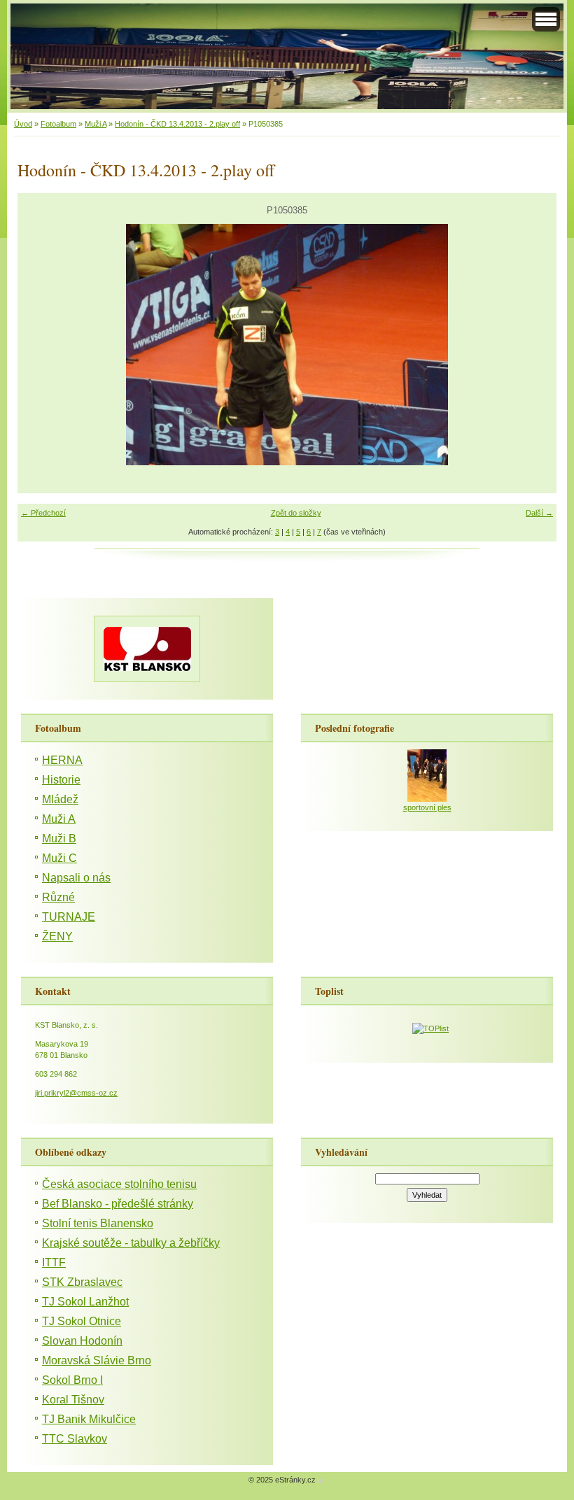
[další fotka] (534, 344)
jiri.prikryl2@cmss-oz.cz (76, 1093)
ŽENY (57, 936)
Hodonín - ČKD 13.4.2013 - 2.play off (177, 124)
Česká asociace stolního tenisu (119, 1184)
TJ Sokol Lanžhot (85, 1302)
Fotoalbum (58, 124)
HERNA (62, 760)
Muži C (59, 858)
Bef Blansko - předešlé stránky (117, 1204)
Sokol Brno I (72, 1380)
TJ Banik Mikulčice (89, 1419)
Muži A (95, 124)
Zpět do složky (296, 513)
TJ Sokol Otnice (81, 1321)
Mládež (60, 799)
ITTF (54, 1262)
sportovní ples (427, 807)
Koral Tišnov (73, 1400)
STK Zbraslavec (82, 1282)
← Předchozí (43, 513)
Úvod (23, 124)
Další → (539, 513)
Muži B (59, 838)
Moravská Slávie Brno (96, 1360)
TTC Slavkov (74, 1439)
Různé (58, 897)
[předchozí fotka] (40, 344)
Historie (61, 780)
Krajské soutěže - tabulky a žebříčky (131, 1243)
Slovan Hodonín (82, 1341)
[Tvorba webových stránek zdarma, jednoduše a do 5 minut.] (321, 1481)
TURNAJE (68, 917)
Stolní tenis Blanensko (97, 1223)
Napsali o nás (76, 878)
